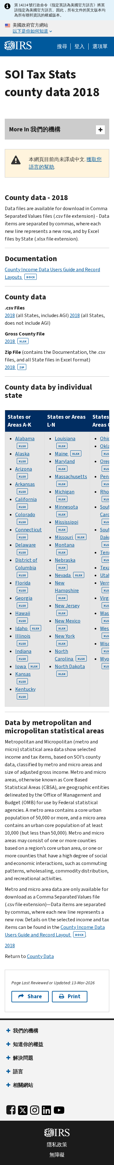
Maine (67, 453)
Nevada (68, 575)
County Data (40, 956)
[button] (79, 46)
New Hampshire (67, 589)
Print (74, 996)
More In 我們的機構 (34, 129)
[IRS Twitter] (23, 1109)
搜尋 (62, 46)
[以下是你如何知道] (57, 28)
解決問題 (23, 1058)
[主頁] (18, 44)
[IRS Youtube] (59, 1109)
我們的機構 (25, 1030)
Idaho (27, 628)
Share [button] (35, 996)
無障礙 (57, 1155)
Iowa (26, 666)
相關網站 (23, 1085)
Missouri (70, 537)
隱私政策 (57, 1145)
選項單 (100, 46)
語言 (18, 1071)
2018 (10, 315)
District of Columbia (26, 567)
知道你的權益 (28, 1044)
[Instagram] (34, 1109)
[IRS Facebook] (11, 1109)
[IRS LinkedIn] (46, 1109)
